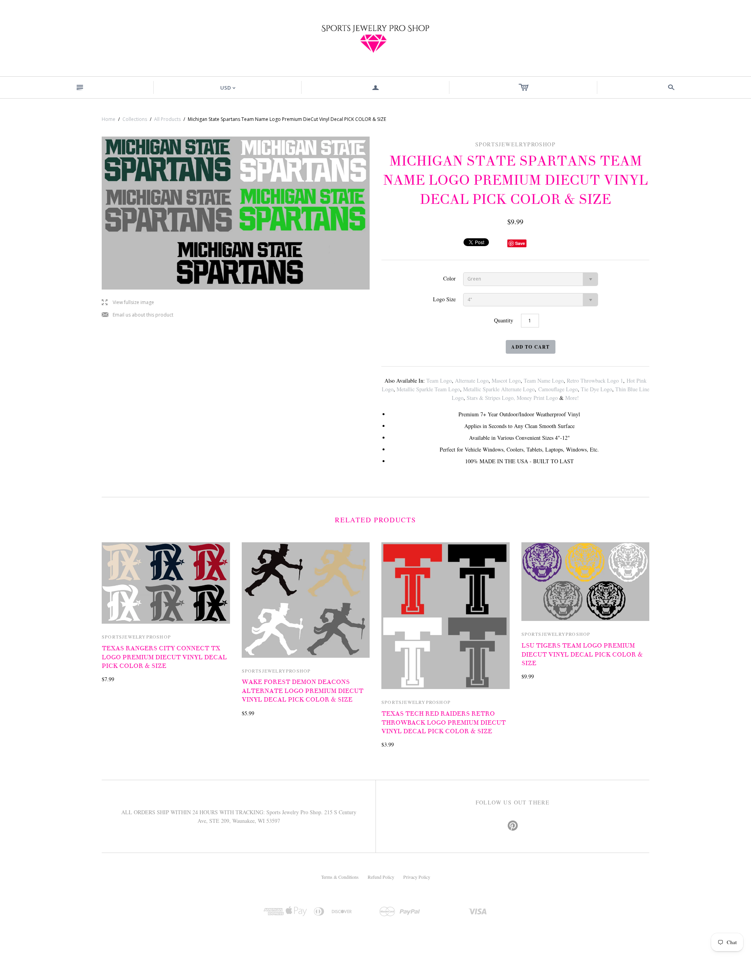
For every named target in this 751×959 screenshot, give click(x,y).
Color (449, 278)
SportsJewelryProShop (136, 636)
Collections (134, 119)
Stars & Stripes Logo (490, 397)
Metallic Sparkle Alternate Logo (499, 389)
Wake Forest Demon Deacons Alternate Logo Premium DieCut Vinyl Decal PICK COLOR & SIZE (302, 691)
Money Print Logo (537, 397)
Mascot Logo (506, 380)
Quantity (503, 320)
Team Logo (439, 380)
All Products (167, 119)
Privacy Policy (416, 877)
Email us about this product (137, 315)
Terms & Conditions (340, 877)
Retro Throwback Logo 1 (595, 380)
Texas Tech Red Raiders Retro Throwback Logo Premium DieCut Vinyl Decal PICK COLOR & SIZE (443, 722)
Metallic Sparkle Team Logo (428, 389)
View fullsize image (128, 302)
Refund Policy (381, 877)
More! (572, 397)
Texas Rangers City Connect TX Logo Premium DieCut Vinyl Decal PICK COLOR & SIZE (164, 657)
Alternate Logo (472, 380)
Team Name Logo (544, 380)
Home (108, 119)
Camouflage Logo (558, 389)
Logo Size (444, 299)
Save (520, 243)
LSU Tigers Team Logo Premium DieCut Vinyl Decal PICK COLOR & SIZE (582, 654)
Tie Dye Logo (596, 389)
